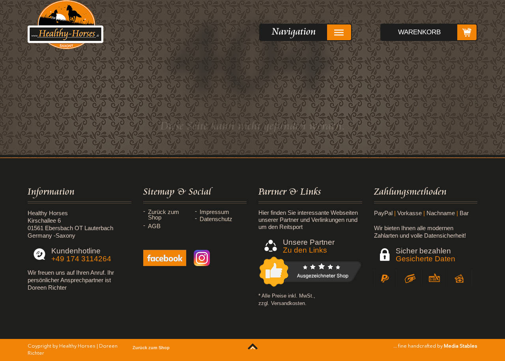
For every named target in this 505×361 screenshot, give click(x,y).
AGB (154, 226)
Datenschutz (216, 219)
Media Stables (460, 346)
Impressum (214, 212)
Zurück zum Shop (163, 214)
